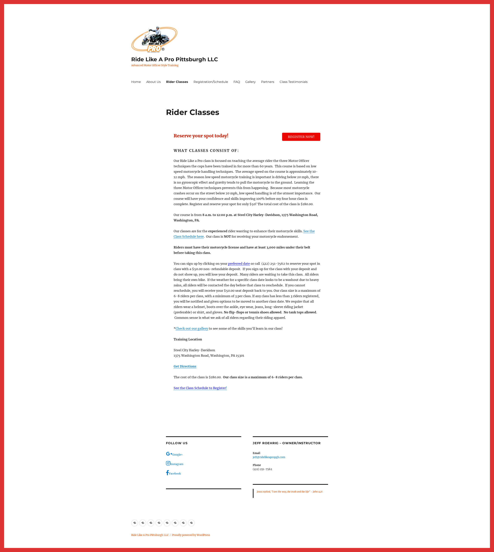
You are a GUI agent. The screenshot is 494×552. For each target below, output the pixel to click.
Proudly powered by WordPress (191, 535)
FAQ (236, 82)
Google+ (177, 454)
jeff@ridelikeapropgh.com (269, 457)
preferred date (239, 263)
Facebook (175, 473)
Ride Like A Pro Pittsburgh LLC (174, 59)
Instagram (176, 464)
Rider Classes (177, 82)
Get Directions (185, 366)
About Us (153, 82)
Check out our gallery (192, 328)
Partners (267, 82)
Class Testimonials (294, 82)
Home (136, 82)
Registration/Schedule (211, 82)
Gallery (250, 82)
